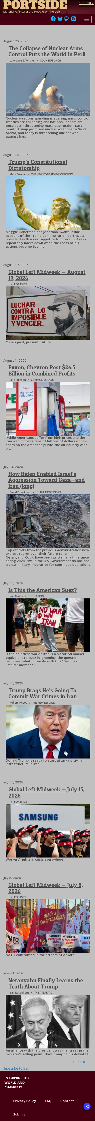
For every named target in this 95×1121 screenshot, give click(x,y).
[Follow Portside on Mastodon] (66, 20)
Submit (19, 1114)
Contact (67, 1101)
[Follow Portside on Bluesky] (60, 20)
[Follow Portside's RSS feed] (73, 20)
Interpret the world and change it (16, 1082)
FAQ (48, 1101)
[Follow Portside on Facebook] (53, 20)
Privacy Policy (24, 1101)
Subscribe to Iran (16, 1068)
